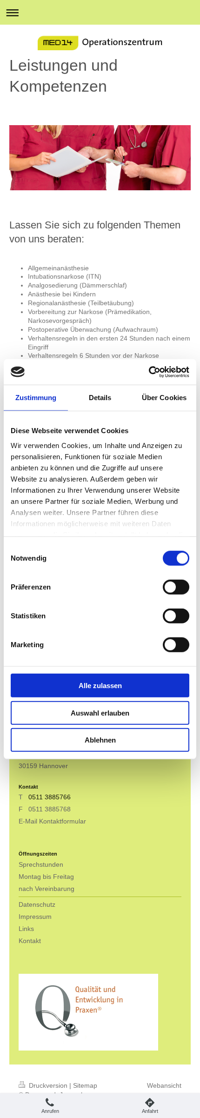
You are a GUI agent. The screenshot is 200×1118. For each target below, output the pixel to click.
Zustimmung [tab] (36, 398)
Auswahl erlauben (100, 712)
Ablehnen (100, 740)
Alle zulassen (100, 686)
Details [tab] (100, 398)
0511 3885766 (49, 797)
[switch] (176, 587)
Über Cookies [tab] (164, 398)
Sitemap (85, 1085)
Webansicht (164, 1085)
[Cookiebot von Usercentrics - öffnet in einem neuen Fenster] (148, 372)
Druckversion (48, 1085)
